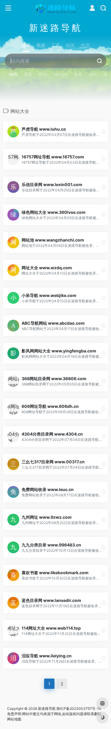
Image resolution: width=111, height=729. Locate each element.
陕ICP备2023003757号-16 (79, 708)
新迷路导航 (47, 708)
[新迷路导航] (55, 8)
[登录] (92, 8)
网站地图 (14, 719)
